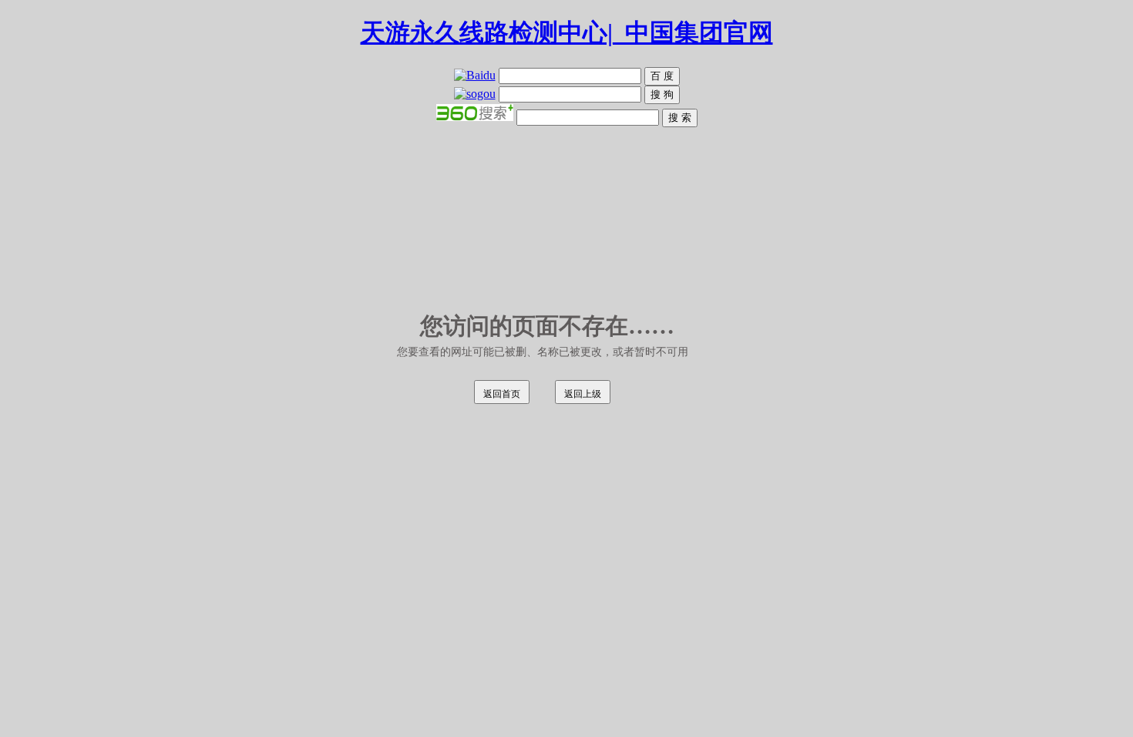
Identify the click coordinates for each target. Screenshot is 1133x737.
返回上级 (582, 394)
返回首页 (501, 394)
